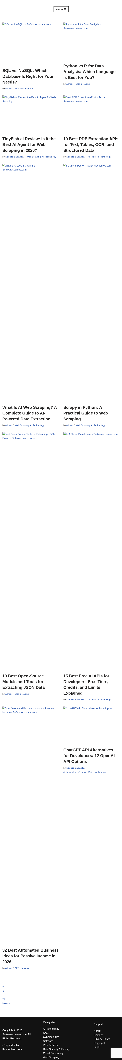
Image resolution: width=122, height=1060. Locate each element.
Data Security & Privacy (56, 1049)
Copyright (99, 1043)
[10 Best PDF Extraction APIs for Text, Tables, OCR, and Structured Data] (91, 114)
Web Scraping (83, 84)
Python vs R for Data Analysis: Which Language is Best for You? (89, 72)
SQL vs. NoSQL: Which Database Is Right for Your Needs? (28, 76)
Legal (97, 1047)
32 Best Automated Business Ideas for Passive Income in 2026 (30, 956)
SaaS (46, 1033)
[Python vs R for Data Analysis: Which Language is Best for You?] (91, 41)
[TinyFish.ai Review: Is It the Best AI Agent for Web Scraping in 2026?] (30, 114)
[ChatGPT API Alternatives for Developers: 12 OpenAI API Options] (91, 725)
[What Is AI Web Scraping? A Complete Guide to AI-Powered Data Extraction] (30, 282)
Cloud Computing (53, 1053)
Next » (6, 1003)
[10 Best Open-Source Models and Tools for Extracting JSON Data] (30, 551)
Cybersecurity (51, 1037)
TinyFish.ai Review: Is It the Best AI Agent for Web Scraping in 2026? (29, 144)
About (97, 1031)
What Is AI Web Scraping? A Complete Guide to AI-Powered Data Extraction (29, 413)
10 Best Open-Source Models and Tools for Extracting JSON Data (23, 682)
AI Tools (92, 156)
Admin (8, 88)
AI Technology (49, 156)
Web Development (24, 88)
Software (48, 1041)
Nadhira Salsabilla (14, 156)
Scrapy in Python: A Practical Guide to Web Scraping (85, 413)
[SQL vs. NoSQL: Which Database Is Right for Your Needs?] (30, 43)
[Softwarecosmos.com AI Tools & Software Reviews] (61, 2)
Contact (98, 1035)
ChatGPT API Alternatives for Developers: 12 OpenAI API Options (89, 756)
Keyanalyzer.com (12, 1049)
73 (3, 999)
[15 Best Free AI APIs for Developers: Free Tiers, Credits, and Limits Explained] (91, 551)
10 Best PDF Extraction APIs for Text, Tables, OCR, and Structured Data (90, 144)
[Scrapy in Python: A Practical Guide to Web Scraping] (91, 282)
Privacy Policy (102, 1039)
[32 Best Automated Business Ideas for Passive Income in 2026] (30, 825)
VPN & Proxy (50, 1045)
